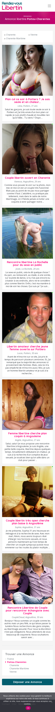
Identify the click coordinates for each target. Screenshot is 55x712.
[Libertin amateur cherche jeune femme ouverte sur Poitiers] (27, 317)
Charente (10, 34)
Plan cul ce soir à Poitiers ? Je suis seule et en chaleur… (27, 100)
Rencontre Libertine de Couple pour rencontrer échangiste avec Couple (27, 610)
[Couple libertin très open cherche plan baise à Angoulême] (27, 491)
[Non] (51, 702)
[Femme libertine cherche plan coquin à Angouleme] (27, 404)
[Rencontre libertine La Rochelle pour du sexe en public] (27, 232)
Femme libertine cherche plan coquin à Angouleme (27, 435)
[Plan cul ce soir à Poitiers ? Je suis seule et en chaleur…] (27, 70)
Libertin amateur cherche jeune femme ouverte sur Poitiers (27, 348)
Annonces (27, 16)
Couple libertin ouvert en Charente (27, 177)
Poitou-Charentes (16, 662)
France (10, 658)
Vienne (33, 34)
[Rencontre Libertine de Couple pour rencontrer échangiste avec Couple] (27, 578)
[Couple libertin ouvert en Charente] (27, 148)
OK (28, 708)
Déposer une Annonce (27, 682)
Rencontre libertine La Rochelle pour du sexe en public (27, 263)
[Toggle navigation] (49, 5)
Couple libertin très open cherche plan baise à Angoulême (27, 522)
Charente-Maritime (15, 38)
